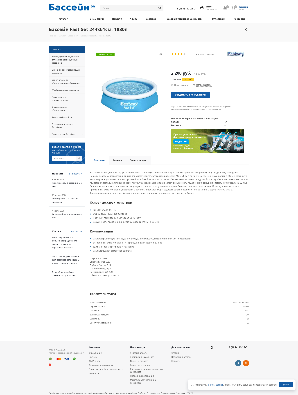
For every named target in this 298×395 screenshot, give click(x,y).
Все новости (75, 173)
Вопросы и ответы (181, 356)
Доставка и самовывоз (142, 356)
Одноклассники (246, 363)
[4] (181, 54)
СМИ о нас (94, 360)
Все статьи (76, 231)
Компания (94, 347)
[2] (175, 54)
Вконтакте (238, 363)
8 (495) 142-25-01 (239, 347)
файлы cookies (215, 384)
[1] (172, 54)
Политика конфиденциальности (106, 369)
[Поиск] (159, 8)
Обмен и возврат (139, 360)
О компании (95, 352)
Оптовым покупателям (101, 365)
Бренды (93, 356)
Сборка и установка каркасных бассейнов (146, 370)
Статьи (175, 352)
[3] (178, 54)
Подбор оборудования (142, 375)
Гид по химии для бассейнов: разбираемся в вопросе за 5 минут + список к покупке (66, 260)
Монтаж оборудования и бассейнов (143, 381)
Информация (137, 347)
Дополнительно (180, 347)
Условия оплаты (138, 352)
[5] (184, 54)
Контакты (94, 373)
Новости (175, 360)
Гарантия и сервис (140, 365)
